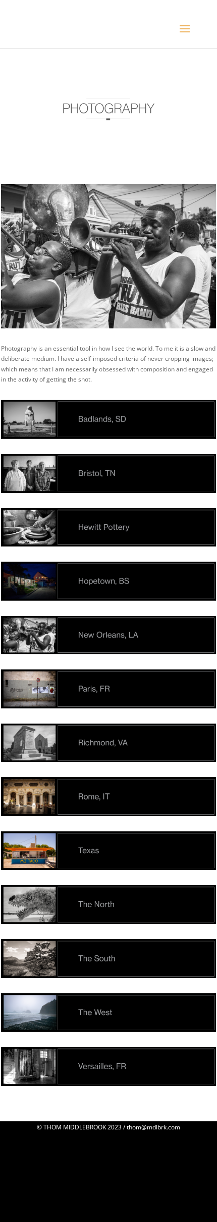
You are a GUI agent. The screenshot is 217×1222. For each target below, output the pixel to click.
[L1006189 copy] (108, 326)
